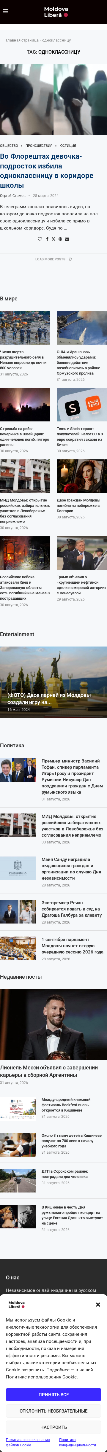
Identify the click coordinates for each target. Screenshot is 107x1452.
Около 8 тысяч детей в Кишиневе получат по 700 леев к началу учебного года (72, 1140)
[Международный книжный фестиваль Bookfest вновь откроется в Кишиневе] (18, 1109)
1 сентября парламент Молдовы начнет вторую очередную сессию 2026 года (72, 946)
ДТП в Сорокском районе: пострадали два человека (65, 1174)
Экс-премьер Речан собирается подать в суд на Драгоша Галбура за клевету (72, 909)
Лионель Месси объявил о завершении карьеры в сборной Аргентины (49, 1071)
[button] (98, 1305)
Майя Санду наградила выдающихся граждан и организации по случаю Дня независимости (71, 869)
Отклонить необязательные (53, 1411)
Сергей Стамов (13, 196)
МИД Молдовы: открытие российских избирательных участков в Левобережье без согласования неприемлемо (72, 826)
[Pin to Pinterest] (60, 239)
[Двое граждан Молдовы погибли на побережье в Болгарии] (82, 476)
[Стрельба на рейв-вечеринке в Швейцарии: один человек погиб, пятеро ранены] (25, 404)
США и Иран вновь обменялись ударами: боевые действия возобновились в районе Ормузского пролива (78, 363)
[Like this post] (40, 239)
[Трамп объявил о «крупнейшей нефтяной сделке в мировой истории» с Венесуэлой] (82, 553)
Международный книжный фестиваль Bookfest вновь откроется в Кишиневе (66, 1104)
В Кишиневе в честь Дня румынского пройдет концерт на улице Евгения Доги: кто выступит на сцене (72, 1215)
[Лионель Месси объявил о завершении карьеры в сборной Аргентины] (53, 1024)
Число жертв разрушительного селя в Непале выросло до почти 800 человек (23, 360)
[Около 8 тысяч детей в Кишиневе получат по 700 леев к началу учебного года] (18, 1145)
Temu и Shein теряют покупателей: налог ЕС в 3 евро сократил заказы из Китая (80, 436)
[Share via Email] (67, 239)
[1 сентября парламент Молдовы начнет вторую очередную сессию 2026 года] (18, 948)
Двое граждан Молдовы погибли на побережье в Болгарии (78, 505)
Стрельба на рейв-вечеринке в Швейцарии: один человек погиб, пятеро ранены (24, 436)
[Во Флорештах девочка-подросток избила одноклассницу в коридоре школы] (53, 99)
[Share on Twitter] (53, 238)
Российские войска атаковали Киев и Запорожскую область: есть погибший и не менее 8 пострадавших (25, 588)
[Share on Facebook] (47, 239)
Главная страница (22, 40)
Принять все (54, 1394)
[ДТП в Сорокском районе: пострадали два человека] (18, 1181)
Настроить (53, 1427)
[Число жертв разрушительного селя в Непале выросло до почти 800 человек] (25, 328)
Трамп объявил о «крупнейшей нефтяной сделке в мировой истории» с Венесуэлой (81, 585)
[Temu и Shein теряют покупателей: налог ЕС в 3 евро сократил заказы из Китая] (82, 404)
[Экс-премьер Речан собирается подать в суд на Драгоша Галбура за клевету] (18, 912)
